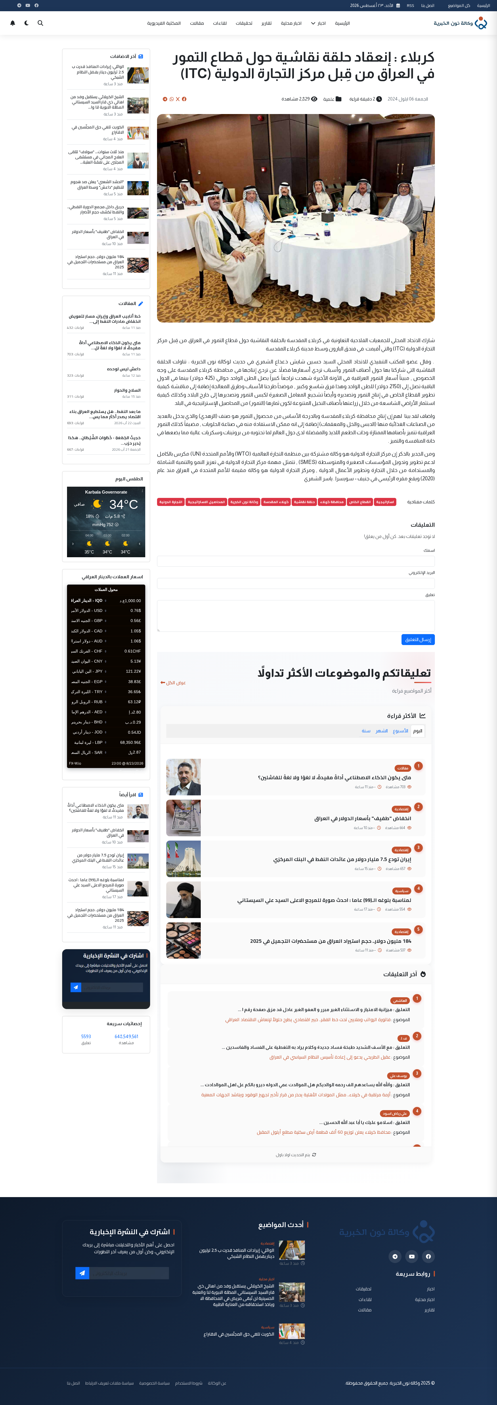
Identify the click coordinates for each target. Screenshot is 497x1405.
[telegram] (395, 1256)
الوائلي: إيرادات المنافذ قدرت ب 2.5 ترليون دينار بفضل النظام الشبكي (98, 72)
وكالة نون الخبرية (244, 501)
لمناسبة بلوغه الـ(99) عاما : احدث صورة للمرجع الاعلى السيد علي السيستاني (324, 900)
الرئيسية (483, 5)
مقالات (197, 23)
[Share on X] (177, 99)
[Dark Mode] (26, 23)
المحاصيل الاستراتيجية (206, 501)
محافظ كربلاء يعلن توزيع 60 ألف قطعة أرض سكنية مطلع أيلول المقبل (324, 1132)
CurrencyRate (132, 771)
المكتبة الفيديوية (164, 23)
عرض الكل (176, 682)
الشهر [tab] (382, 730)
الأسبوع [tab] (400, 730)
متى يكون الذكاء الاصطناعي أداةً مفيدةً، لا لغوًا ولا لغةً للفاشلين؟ (334, 777)
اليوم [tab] (417, 730)
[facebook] (428, 1256)
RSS (410, 5)
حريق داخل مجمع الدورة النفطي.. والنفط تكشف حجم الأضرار (95, 209)
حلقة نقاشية (304, 501)
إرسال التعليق (418, 639)
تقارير (267, 23)
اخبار (321, 23)
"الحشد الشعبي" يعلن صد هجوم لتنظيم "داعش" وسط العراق (97, 184)
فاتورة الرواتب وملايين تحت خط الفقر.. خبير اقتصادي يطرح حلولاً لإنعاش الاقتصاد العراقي (308, 1019)
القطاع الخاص (360, 501)
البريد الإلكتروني (422, 572)
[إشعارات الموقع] (12, 23)
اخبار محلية (291, 23)
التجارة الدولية (170, 501)
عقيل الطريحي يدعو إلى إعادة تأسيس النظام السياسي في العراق (330, 1057)
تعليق (430, 594)
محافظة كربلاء (332, 501)
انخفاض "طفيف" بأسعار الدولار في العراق (362, 818)
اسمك (429, 550)
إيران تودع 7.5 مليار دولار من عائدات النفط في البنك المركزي (342, 859)
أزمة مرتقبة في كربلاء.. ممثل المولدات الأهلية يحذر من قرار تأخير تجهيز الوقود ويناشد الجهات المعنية (296, 1094)
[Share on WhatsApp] (172, 99)
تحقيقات (244, 23)
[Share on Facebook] (184, 99)
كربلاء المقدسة (275, 501)
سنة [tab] (366, 730)
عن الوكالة (217, 1383)
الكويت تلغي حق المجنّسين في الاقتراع (98, 129)
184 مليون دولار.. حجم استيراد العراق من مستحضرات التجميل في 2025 (330, 941)
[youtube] (411, 1256)
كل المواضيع (459, 5)
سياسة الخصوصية (154, 1383)
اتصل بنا (427, 5)
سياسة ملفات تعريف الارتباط (109, 1383)
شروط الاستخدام (188, 1383)
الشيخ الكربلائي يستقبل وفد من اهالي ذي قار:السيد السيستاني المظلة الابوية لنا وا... (97, 102)
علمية (328, 99)
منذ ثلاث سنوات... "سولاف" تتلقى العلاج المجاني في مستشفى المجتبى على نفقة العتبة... (96, 157)
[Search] (40, 23)
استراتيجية (385, 501)
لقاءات (220, 23)
